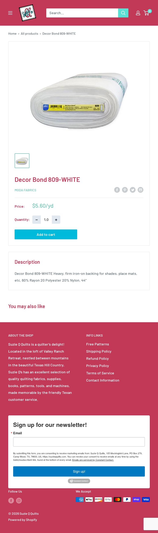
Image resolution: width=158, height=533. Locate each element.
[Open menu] (10, 13)
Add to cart (46, 234)
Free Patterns (97, 344)
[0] (146, 12)
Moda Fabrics (25, 190)
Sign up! (79, 471)
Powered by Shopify (22, 520)
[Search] (123, 12)
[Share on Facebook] (117, 189)
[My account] (138, 13)
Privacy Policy (97, 365)
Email (17, 433)
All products (29, 33)
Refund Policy (97, 358)
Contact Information (102, 380)
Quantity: (22, 219)
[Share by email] (140, 189)
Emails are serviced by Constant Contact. (93, 459)
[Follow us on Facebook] (11, 500)
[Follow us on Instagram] (19, 500)
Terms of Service (100, 373)
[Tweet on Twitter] (133, 189)
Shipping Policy (99, 351)
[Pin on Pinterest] (125, 189)
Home (12, 33)
